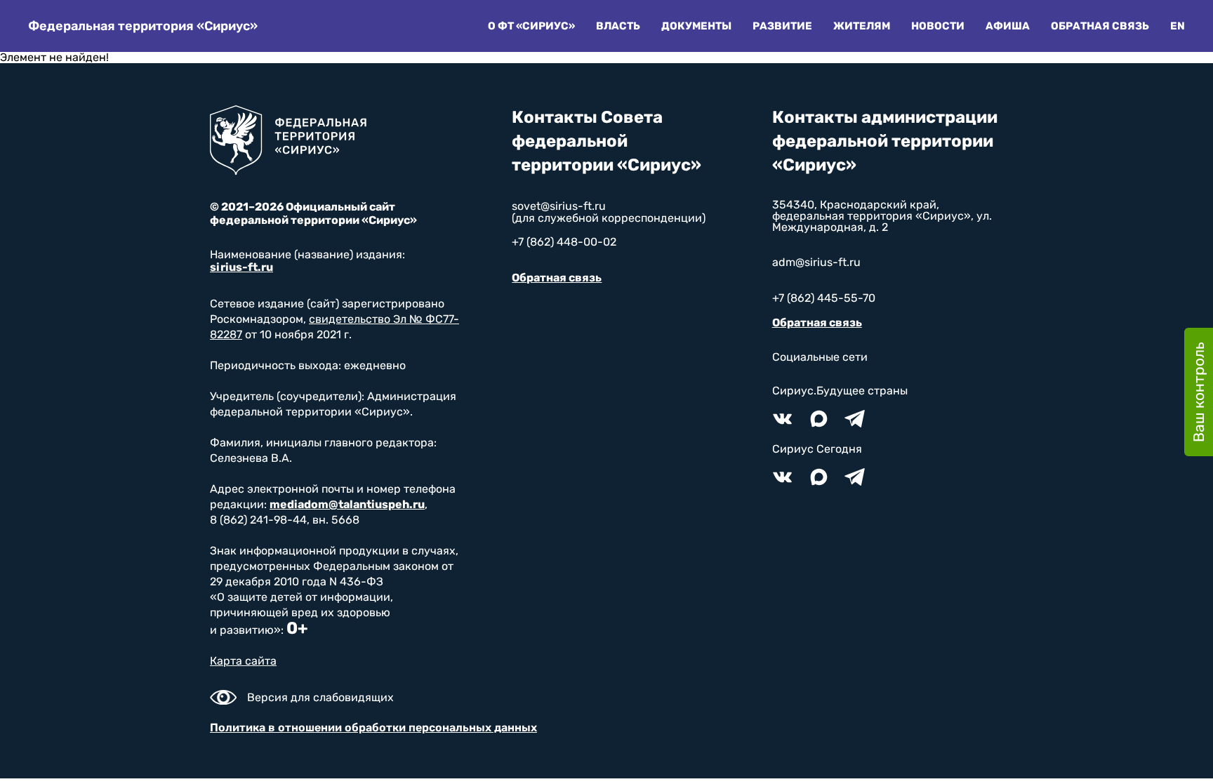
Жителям (861, 26)
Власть (618, 26)
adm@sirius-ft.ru (816, 262)
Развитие (782, 26)
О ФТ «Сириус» (531, 26)
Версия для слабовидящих (320, 697)
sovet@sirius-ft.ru (559, 206)
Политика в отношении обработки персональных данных (373, 727)
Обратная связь (1100, 26)
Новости (938, 26)
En (1177, 26)
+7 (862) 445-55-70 (823, 298)
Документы (696, 26)
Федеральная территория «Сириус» (143, 26)
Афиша (1008, 26)
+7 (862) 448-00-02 (564, 241)
